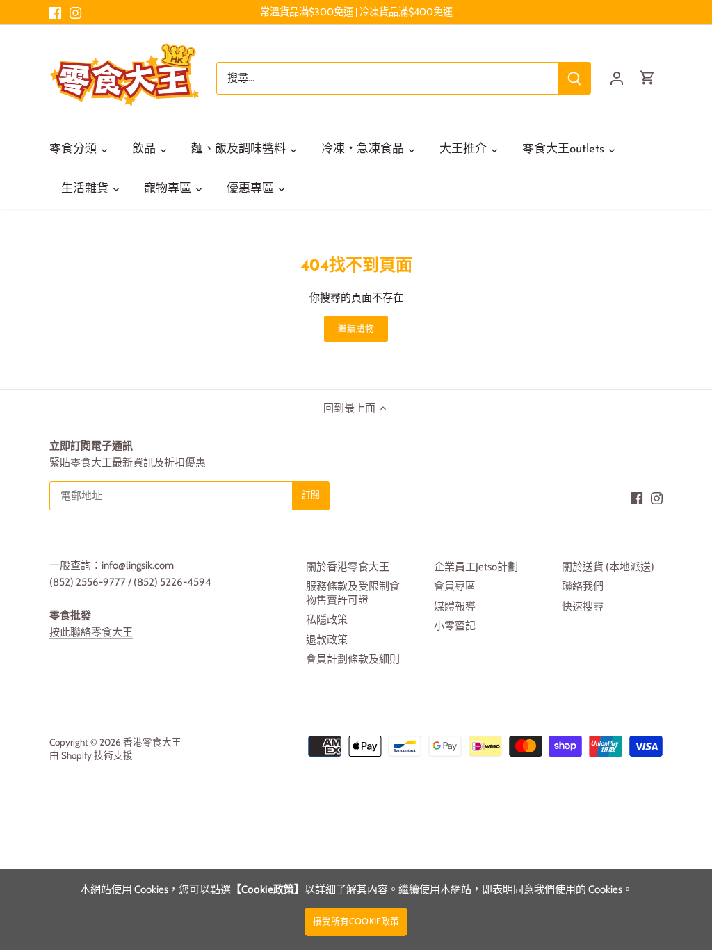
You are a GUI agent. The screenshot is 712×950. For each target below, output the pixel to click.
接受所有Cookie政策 (356, 921)
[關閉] (664, 740)
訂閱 (633, 839)
